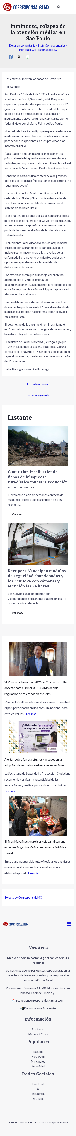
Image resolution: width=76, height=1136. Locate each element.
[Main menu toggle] (69, 7)
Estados (38, 1051)
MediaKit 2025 (38, 1034)
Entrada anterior (38, 384)
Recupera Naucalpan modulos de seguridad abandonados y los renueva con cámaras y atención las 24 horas (37, 578)
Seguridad (38, 1066)
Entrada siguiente (37, 395)
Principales (38, 1061)
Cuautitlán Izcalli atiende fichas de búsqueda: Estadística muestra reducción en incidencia (38, 479)
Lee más (31, 713)
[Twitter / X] (19, 56)
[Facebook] (11, 56)
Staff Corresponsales (51, 45)
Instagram (38, 1093)
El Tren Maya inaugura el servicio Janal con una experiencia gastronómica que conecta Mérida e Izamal (35, 847)
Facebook (38, 1084)
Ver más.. (17, 514)
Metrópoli (38, 1056)
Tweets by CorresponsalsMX (23, 897)
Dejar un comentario (22, 45)
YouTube (38, 1098)
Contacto (38, 1029)
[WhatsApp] (27, 56)
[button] (59, 7)
